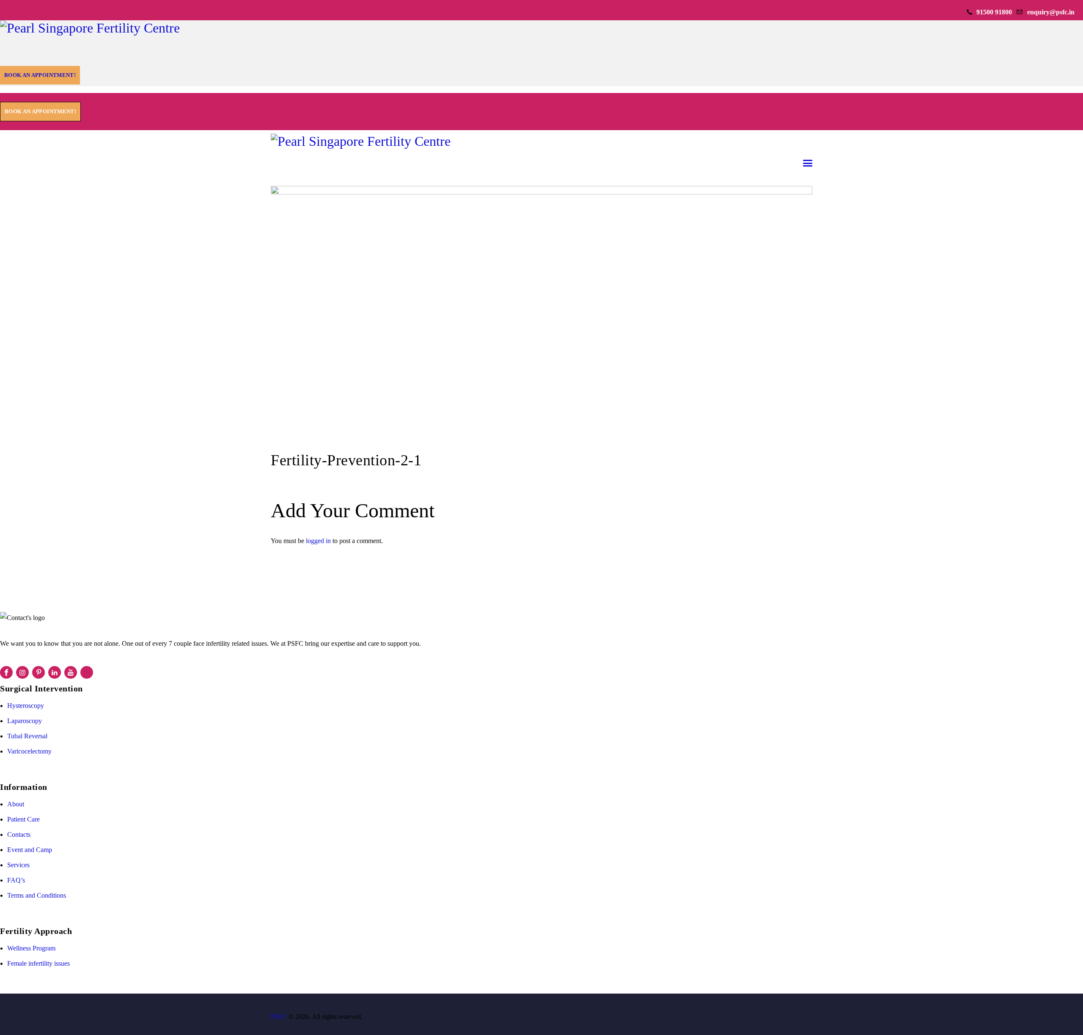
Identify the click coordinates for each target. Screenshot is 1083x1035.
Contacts (18, 834)
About (15, 804)
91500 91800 (994, 12)
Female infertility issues (38, 963)
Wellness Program (31, 948)
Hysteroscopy (25, 705)
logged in (318, 540)
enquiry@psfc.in (1051, 12)
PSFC (279, 1016)
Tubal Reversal (27, 736)
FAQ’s (16, 880)
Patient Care (23, 819)
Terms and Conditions (36, 895)
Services (18, 864)
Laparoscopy (24, 720)
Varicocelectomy (29, 751)
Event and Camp (29, 849)
